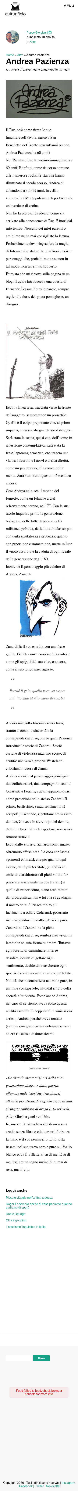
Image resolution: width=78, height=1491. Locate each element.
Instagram (68, 1482)
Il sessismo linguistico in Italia (26, 1226)
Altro (33, 41)
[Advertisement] (39, 1275)
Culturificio (15, 9)
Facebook (26, 1486)
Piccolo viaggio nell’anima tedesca (29, 1197)
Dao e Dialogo (15, 1214)
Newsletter (53, 1486)
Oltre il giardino (16, 1220)
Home (10, 55)
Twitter (39, 1486)
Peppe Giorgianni (37, 32)
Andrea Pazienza (37, 61)
